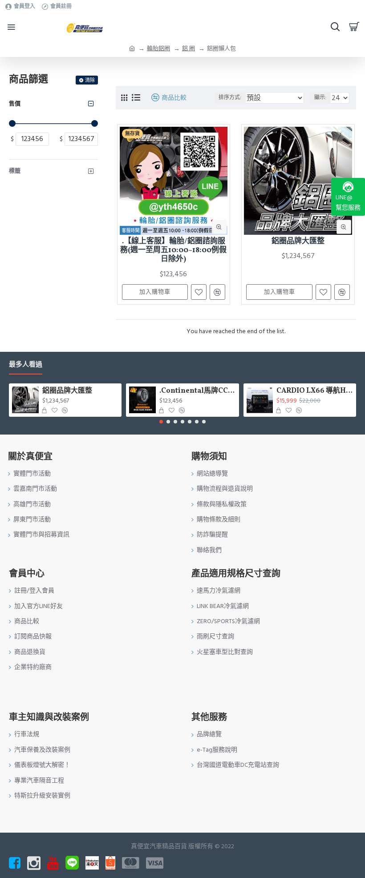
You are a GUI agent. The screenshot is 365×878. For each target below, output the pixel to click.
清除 (90, 80)
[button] (161, 421)
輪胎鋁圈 (158, 48)
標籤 (14, 171)
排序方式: (230, 97)
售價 (14, 104)
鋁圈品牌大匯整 (298, 241)
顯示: (320, 97)
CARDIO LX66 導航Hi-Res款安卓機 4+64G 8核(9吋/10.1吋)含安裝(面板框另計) (314, 391)
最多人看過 (25, 365)
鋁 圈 (188, 48)
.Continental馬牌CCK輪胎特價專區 (197, 391)
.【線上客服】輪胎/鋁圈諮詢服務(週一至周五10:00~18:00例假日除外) (173, 250)
